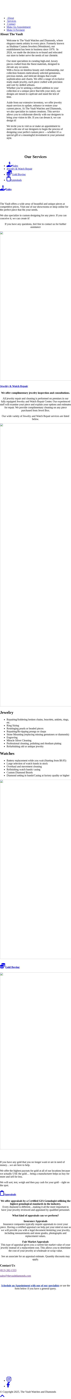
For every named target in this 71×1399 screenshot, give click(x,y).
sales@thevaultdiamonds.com (15, 1275)
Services (11, 21)
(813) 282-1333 (8, 1270)
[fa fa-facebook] (8, 1386)
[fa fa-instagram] (9, 1380)
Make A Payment (16, 30)
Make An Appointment (19, 27)
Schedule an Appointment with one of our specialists (30, 1285)
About (10, 18)
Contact (11, 24)
